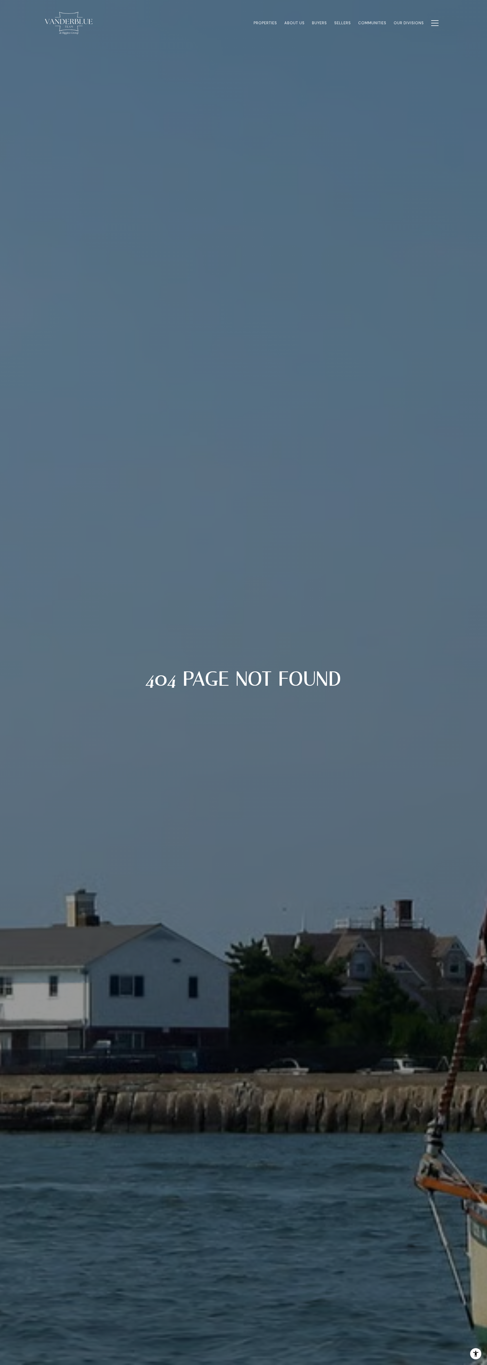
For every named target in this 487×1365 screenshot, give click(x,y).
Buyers (319, 23)
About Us (294, 23)
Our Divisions (409, 23)
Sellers (342, 23)
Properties (265, 23)
